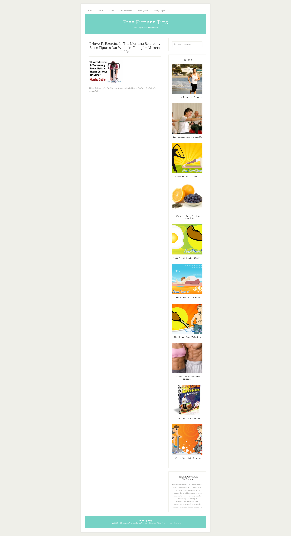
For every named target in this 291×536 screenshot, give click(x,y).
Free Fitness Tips (145, 22)
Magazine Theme (128, 523)
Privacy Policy (161, 523)
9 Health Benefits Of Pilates (187, 176)
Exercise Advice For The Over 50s (187, 137)
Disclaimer (152, 523)
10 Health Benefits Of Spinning (187, 458)
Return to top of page (145, 521)
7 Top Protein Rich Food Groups (187, 258)
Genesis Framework (142, 523)
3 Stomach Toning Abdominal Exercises (187, 377)
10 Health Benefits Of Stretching (187, 297)
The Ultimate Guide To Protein (187, 337)
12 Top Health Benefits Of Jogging (187, 97)
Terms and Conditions (174, 523)
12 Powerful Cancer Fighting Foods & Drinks (187, 217)
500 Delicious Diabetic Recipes (187, 418)
